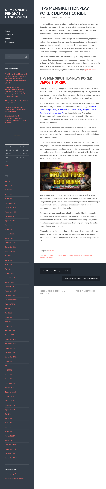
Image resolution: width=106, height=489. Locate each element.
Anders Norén (89, 291)
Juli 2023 (8, 308)
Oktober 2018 (10, 453)
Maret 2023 (9, 326)
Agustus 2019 (10, 410)
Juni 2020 (8, 365)
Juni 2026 (8, 185)
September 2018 (11, 458)
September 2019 (11, 405)
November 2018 (10, 449)
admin (54, 18)
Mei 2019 (8, 423)
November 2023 (10, 291)
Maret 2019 (9, 431)
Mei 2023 (8, 317)
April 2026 (8, 194)
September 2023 (11, 300)
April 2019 (8, 427)
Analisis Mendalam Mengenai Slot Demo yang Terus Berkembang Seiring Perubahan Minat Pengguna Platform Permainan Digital (16, 78)
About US (8, 38)
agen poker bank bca (50, 255)
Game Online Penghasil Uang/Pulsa (16, 13)
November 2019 (10, 396)
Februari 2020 (10, 383)
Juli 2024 (8, 256)
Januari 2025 (9, 238)
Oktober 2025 (10, 216)
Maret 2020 (9, 379)
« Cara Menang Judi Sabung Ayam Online (55, 271)
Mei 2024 (8, 265)
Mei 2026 (8, 190)
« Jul (6, 166)
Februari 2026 (10, 203)
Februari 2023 (10, 330)
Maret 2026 (9, 199)
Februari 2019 (10, 436)
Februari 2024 (10, 278)
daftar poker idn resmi (65, 255)
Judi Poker (51, 251)
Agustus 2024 (10, 251)
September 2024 (11, 247)
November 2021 (10, 348)
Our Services (10, 42)
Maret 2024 (9, 273)
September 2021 (11, 357)
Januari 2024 (9, 282)
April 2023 (8, 322)
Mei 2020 (8, 370)
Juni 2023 (8, 313)
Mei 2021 (8, 361)
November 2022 (10, 344)
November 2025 (10, 212)
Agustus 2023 (10, 304)
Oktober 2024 (10, 243)
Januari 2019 (9, 440)
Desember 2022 (10, 339)
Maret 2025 (9, 229)
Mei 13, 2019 (44, 18)
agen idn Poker (90, 69)
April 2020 (8, 374)
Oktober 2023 (10, 295)
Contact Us (9, 35)
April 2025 (8, 225)
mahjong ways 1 (10, 474)
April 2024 (8, 269)
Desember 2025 (10, 207)
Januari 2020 (9, 387)
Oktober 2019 (10, 401)
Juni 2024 (8, 260)
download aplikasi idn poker (83, 255)
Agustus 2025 (10, 221)
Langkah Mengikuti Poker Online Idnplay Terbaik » (81, 278)
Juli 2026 (8, 181)
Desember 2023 (10, 286)
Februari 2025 (10, 234)
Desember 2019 (10, 392)
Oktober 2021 (10, 352)
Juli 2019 (8, 414)
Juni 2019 (8, 418)
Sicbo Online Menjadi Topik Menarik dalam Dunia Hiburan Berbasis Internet (15, 109)
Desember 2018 (10, 445)
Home (7, 31)
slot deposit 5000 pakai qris (14, 478)
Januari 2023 (9, 335)
